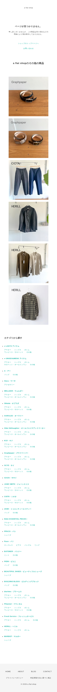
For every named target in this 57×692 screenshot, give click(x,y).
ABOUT (21, 671)
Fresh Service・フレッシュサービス (19, 616)
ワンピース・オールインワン (15, 397)
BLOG (33, 671)
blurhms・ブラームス (13, 592)
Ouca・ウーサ (10, 381)
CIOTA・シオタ (10, 496)
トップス (17, 350)
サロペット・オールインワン (15, 365)
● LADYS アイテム (11, 346)
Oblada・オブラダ (11, 403)
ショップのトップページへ (28, 43)
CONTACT (47, 671)
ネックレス (8, 545)
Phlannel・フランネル (13, 604)
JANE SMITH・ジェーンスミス (16, 484)
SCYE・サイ (9, 465)
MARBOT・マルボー (12, 636)
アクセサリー (9, 385)
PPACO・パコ (10, 531)
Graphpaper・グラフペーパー (16, 453)
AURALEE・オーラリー (13, 416)
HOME (8, 671)
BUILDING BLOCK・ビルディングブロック (21, 581)
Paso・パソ (9, 541)
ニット (6, 555)
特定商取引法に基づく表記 (40, 678)
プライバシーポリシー (14, 678)
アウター (7, 350)
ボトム (27, 350)
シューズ (7, 535)
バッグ (6, 375)
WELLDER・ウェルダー (13, 391)
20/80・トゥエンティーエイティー (17, 509)
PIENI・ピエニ (10, 561)
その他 (29, 352)
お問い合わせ (28, 48)
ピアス (18, 545)
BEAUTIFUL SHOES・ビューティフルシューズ (23, 571)
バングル (27, 545)
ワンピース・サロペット (13, 352)
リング (37, 545)
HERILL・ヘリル (11, 626)
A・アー (7, 371)
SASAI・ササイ (10, 478)
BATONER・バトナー (13, 551)
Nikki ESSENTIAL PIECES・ (16, 519)
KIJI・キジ (8, 441)
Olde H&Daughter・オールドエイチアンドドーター (24, 428)
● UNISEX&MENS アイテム (15, 358)
